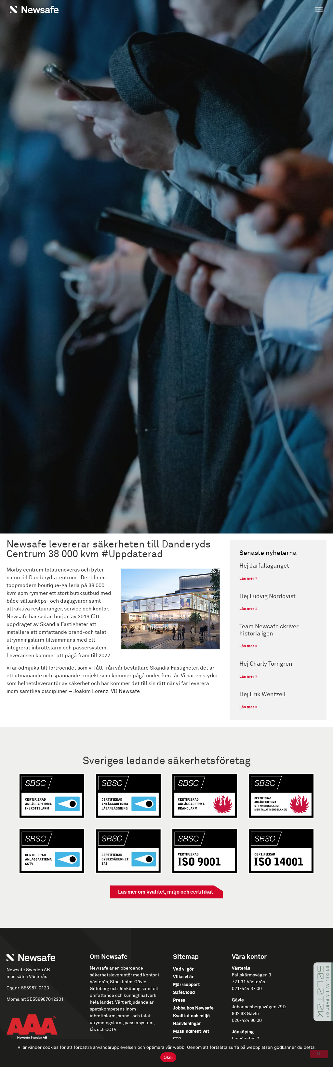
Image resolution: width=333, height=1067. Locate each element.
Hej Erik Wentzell (262, 694)
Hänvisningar (187, 1024)
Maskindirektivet (191, 1031)
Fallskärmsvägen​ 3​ (251, 975)
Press (179, 1000)
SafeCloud (184, 992)
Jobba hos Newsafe (193, 1008)
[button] (246, 11)
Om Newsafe (108, 957)
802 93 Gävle (245, 1013)
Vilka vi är (183, 977)
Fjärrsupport (186, 985)
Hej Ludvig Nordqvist (267, 596)
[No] (319, 1054)
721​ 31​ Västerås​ (248, 982)
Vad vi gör (183, 969)
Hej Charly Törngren (265, 664)
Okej (168, 1057)
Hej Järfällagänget (264, 566)
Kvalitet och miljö (191, 1016)
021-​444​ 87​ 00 (247, 988)
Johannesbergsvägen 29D (259, 1007)
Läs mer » (248, 579)
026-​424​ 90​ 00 (247, 1020)
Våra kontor (249, 957)
